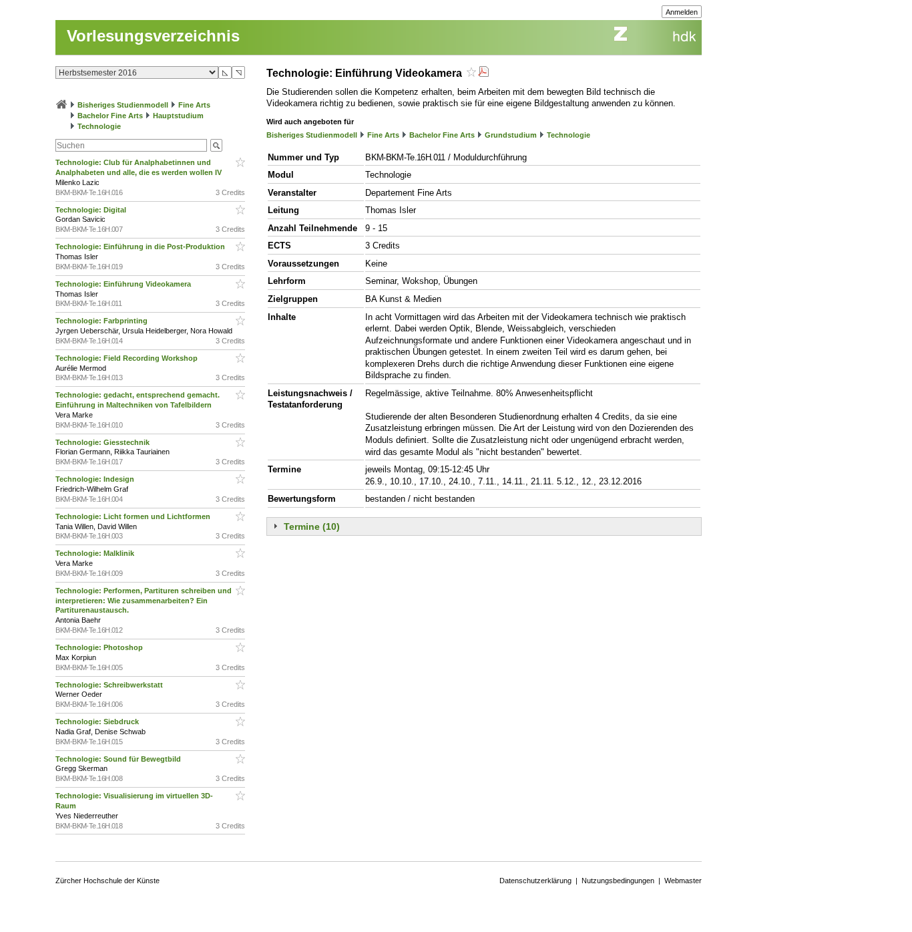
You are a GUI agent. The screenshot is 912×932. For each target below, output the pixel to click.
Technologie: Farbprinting (102, 321)
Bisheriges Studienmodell (122, 105)
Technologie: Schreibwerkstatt (110, 685)
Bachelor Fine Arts (110, 116)
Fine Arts (194, 105)
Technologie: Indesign (95, 479)
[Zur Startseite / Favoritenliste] (61, 105)
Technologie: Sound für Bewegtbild (119, 759)
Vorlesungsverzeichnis (153, 36)
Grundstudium (511, 135)
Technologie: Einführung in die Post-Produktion (141, 247)
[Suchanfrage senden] (216, 145)
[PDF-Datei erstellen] (483, 73)
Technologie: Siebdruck (98, 722)
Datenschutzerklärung (535, 881)
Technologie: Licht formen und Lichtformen (133, 516)
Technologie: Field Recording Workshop (127, 358)
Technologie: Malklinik (95, 553)
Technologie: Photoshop (100, 647)
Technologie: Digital (91, 210)
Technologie (99, 126)
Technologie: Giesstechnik (103, 442)
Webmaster (683, 881)
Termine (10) (312, 526)
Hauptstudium (178, 116)
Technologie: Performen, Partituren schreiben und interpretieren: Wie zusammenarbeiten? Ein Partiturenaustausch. (143, 601)
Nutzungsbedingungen (618, 881)
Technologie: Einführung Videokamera (124, 284)
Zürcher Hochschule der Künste (107, 881)
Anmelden (682, 12)
